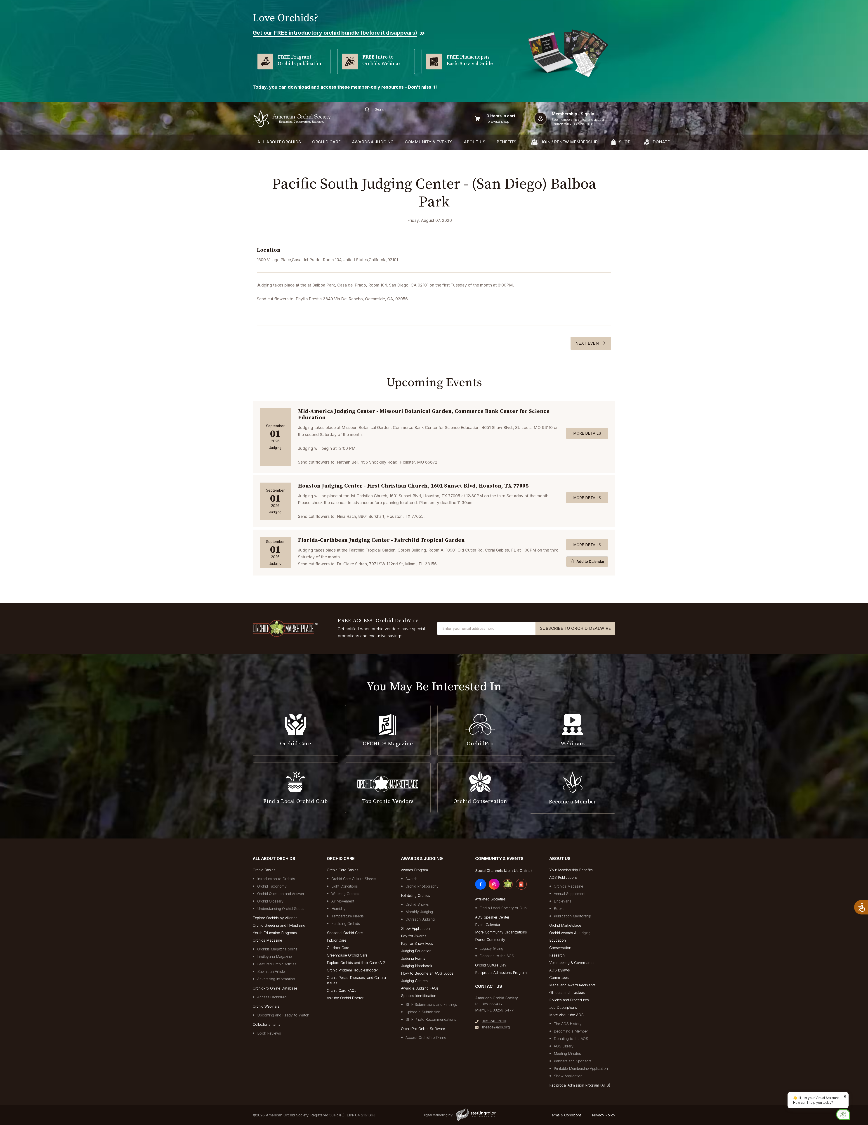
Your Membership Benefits (571, 870)
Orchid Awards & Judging (569, 933)
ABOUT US (474, 142)
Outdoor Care (338, 947)
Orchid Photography (422, 886)
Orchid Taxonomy (272, 886)
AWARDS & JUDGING (373, 142)
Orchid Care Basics (342, 870)
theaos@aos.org (496, 1027)
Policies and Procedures (569, 1000)
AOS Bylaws (559, 970)
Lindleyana (562, 901)
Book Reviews (269, 1033)
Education (557, 940)
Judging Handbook (416, 966)
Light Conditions (344, 886)
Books (559, 908)
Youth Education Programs (275, 933)
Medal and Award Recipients (572, 985)
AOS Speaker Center (492, 917)
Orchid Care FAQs (341, 990)
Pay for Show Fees (417, 943)
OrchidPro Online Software (423, 1028)
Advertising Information (276, 979)
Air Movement (342, 901)
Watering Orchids (345, 893)
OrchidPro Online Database (275, 988)
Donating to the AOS (497, 956)
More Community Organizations (501, 932)
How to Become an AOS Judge (427, 973)
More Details (587, 433)
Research (557, 955)
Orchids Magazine (267, 940)
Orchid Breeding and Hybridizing (279, 925)
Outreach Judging (420, 919)
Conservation (560, 947)
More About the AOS (566, 1015)
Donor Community (490, 939)
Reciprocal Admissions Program (501, 972)
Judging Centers (414, 980)
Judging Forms (413, 958)
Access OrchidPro (272, 997)
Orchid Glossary (270, 901)
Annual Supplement (569, 893)
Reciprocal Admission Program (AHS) (579, 1085)
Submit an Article (271, 971)
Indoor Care (336, 940)
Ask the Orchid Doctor (345, 998)
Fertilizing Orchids (345, 923)
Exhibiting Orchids (415, 895)
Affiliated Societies (490, 899)
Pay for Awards (413, 936)
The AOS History (568, 1023)
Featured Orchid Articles (276, 964)
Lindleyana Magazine (274, 956)
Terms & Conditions (566, 1115)
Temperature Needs (347, 916)
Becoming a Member (571, 1031)
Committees (559, 977)
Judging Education (416, 951)
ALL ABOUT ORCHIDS (279, 142)
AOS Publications (563, 877)
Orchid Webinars (266, 1006)
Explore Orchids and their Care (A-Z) (357, 962)
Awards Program (414, 870)
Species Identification (418, 995)
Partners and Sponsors (573, 1061)
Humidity (338, 908)
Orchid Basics (264, 870)
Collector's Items (266, 1024)
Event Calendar (487, 924)
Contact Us (488, 986)
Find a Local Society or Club (503, 908)
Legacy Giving (491, 948)
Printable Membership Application (581, 1068)
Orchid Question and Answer (280, 893)
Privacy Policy (603, 1115)
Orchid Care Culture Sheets (353, 878)
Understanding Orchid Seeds (280, 908)
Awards (411, 878)
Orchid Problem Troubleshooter (352, 970)
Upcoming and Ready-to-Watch (283, 1015)
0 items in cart (500, 116)
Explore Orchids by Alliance (275, 918)
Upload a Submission (423, 1012)
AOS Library (563, 1046)
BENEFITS (506, 142)
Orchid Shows (417, 904)
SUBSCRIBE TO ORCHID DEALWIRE (575, 628)
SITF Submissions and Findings (431, 1004)
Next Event (588, 343)
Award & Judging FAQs (420, 988)
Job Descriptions (563, 1007)
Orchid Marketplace (565, 925)
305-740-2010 (494, 1021)
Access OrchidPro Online (426, 1037)
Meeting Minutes (567, 1053)
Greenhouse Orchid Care (347, 955)
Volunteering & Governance (571, 962)
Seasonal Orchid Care (345, 933)
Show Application (415, 928)
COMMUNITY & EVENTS (429, 142)
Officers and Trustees (567, 992)
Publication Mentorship (572, 916)
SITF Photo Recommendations (431, 1019)
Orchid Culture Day (490, 965)
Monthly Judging (419, 911)
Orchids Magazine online (277, 949)
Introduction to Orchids (276, 878)
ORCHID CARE (326, 142)
